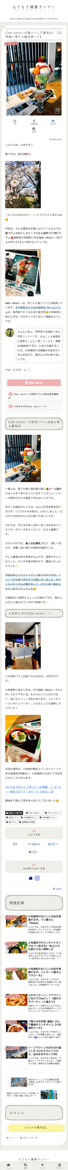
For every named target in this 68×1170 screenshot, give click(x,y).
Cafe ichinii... (35, 813)
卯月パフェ (13, 817)
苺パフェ (12, 822)
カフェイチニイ (54, 813)
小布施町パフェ (49, 817)
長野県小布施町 (28, 822)
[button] (34, 130)
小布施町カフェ (30, 817)
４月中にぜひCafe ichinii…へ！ (30, 406)
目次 (31, 383)
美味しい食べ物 (15, 813)
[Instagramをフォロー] (37, 878)
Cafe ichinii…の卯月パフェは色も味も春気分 (33, 396)
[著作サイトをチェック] (30, 878)
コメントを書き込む (35, 1127)
